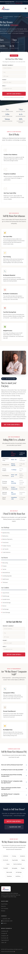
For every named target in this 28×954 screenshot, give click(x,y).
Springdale (14, 868)
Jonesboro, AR (4, 935)
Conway (14, 856)
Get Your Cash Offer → (12, 424)
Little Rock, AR (4, 931)
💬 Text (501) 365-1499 (6, 921)
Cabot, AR (3, 942)
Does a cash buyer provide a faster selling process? (11, 788)
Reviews (3, 910)
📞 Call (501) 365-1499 (14, 827)
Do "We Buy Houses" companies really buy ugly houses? (11, 781)
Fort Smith (5, 860)
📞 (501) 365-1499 (5, 918)
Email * (4, 85)
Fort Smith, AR (4, 938)
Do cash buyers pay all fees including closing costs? (11, 775)
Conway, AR (4, 933)
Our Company (4, 908)
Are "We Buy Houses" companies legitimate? (10, 794)
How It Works (4, 904)
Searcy (23, 860)
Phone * (4, 79)
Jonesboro (22, 856)
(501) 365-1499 (18, 3)
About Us (3, 906)
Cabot (8, 864)
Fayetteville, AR (5, 940)
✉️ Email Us (4, 923)
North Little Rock (18, 864)
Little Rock (5, 856)
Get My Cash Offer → (14, 94)
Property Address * (7, 65)
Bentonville (9, 872)
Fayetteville (15, 860)
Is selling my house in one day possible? (12, 769)
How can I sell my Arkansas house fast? (12, 764)
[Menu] (25, 8)
